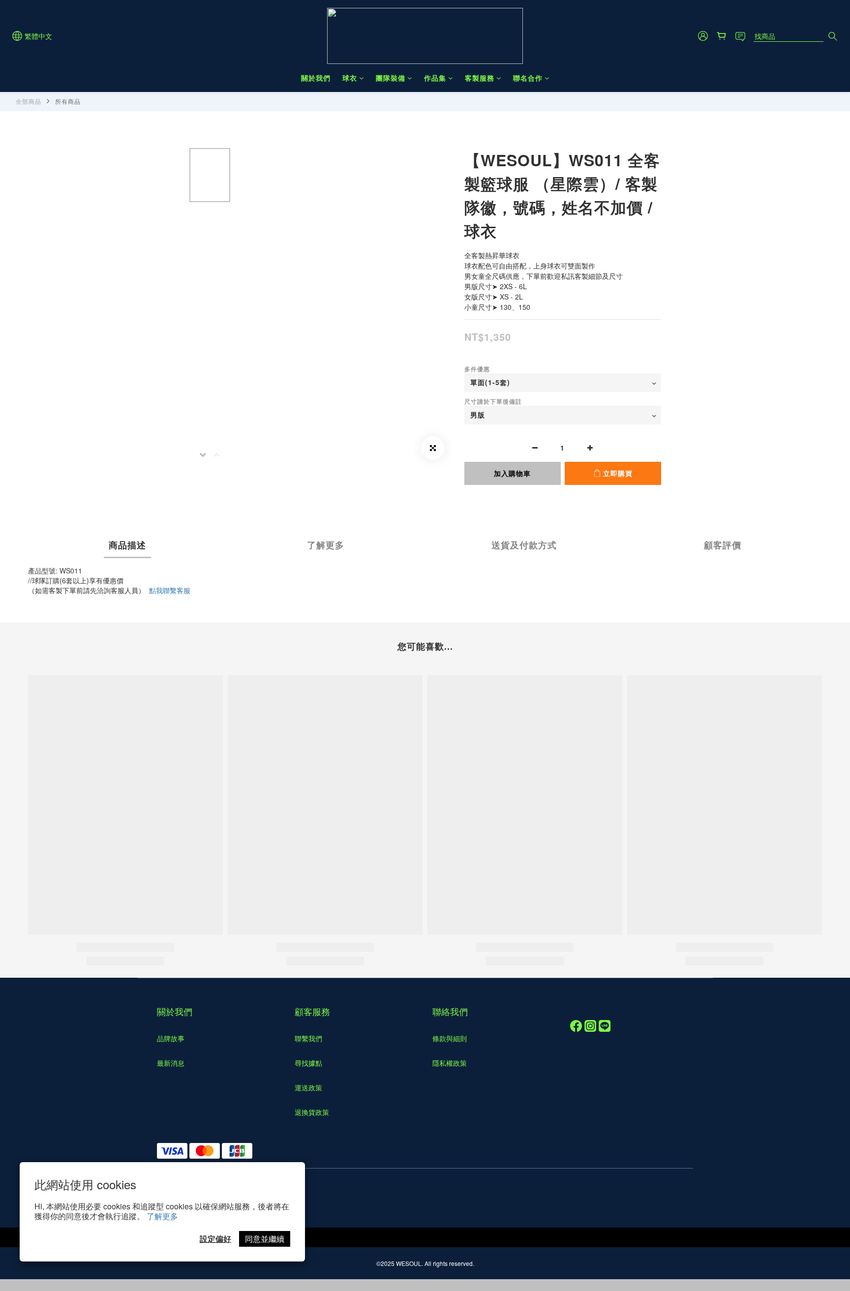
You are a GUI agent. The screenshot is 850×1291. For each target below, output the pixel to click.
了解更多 (162, 1216)
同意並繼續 (264, 1238)
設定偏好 (215, 1238)
